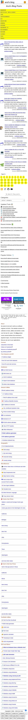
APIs (2, 718)
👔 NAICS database (7, 377)
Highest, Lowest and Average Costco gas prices (12, 503)
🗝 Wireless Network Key (8, 440)
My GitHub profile (5, 351)
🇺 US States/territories (8, 446)
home (2, 713)
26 (1, 185)
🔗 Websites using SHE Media (10, 708)
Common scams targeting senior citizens (10, 269)
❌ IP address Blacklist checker (10, 401)
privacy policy (20, 718)
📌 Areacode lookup (7, 456)
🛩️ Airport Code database (8, 380)
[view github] (8, 189)
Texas (3, 549)
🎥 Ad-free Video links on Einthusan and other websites (14, 468)
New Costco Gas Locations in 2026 (13, 141)
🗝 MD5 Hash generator (8, 623)
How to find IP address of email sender (9, 258)
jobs (11, 718)
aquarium (3, 10)
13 (12, 180)
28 (8, 185)
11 (5, 180)
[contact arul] (12, 189)
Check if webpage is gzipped (9, 208)
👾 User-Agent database (8, 485)
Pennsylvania (5, 543)
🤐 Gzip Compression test (8, 472)
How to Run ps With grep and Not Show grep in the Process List (12, 245)
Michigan (4, 519)
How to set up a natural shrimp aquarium (10, 272)
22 (15, 182)
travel (2, 38)
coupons (22, 716)
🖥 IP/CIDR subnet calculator (9, 422)
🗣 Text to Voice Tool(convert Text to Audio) (7, 481)
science (3, 34)
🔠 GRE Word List (6, 373)
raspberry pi (4, 27)
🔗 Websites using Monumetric (10, 686)
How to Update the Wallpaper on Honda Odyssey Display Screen (14, 250)
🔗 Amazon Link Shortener (8, 661)
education (3, 21)
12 (8, 180)
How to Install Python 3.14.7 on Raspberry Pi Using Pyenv (12, 231)
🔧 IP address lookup (7, 394)
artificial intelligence (8, 12)
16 (22, 180)
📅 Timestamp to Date (7, 638)
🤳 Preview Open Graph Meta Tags (11, 651)
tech (2, 36)
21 (12, 182)
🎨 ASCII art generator (7, 641)
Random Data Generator (8, 213)
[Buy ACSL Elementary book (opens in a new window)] (7, 304)
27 (5, 185)
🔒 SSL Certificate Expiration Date (10, 408)
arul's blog (9, 2)
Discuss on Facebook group (8, 349)
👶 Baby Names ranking (8, 476)
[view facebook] (5, 189)
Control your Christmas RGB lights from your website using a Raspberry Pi (13, 276)
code (2, 14)
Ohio (3, 537)
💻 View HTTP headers (8, 426)
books (6, 718)
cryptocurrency (5, 16)
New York (4, 531)
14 (15, 180)
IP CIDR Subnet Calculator (9, 215)
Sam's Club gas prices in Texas (10, 566)
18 (1, 182)
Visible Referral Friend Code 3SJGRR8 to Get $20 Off (13, 237)
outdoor (3, 25)
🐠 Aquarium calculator (8, 634)
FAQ (14, 718)
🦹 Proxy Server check (7, 496)
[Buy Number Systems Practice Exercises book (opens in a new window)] (19, 304)
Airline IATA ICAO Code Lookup (10, 212)
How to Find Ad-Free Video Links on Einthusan (11, 227)
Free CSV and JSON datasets (9, 360)
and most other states (7, 561)
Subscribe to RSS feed (7, 344)
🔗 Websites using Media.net (9, 700)
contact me (15, 713)
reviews (3, 31)
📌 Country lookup (6, 460)
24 (22, 182)
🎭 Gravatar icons (6, 489)
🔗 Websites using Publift (8, 693)
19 (5, 182)
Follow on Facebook (6, 347)
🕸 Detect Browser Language (9, 492)
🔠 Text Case (5, 630)
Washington (5, 555)
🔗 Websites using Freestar (9, 704)
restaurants (4, 29)
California (4, 513)
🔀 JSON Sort (5, 627)
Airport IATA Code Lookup (9, 210)
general (3, 23)
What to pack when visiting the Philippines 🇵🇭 (11, 266)
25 (25, 182)
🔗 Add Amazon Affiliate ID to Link (10, 665)
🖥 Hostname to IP (6, 419)
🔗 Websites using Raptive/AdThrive (11, 679)
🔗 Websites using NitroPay (9, 683)
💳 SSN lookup (6, 449)
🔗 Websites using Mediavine (9, 672)
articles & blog (23, 713)
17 (25, 180)
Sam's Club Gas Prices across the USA (12, 220)
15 (18, 180)
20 (8, 182)
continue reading (8, 51)
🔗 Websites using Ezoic (8, 668)
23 (18, 182)
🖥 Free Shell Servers (7, 370)
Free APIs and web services (9, 364)
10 (1, 180)
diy (1, 18)
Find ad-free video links (8, 206)
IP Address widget (6, 357)
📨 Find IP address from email (9, 397)
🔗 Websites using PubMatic (9, 690)
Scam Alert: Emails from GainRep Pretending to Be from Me (13, 241)
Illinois (3, 578)
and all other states (6, 614)
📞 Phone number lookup (8, 411)
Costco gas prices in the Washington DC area (13, 508)
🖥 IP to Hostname (6, 415)
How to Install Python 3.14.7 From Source (15, 70)
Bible (6, 716)
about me (8, 713)
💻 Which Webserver (7, 429)
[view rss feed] (2, 189)
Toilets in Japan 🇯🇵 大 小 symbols (8, 263)
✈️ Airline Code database (8, 384)
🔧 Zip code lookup (7, 453)
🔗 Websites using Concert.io (9, 697)
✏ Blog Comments (5, 283)
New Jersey (5, 525)
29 (12, 185)
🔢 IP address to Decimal (8, 404)
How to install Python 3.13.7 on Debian (10, 261)
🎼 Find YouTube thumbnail (9, 620)
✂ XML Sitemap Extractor (8, 658)
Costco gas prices (14, 716)
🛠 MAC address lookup (8, 390)
